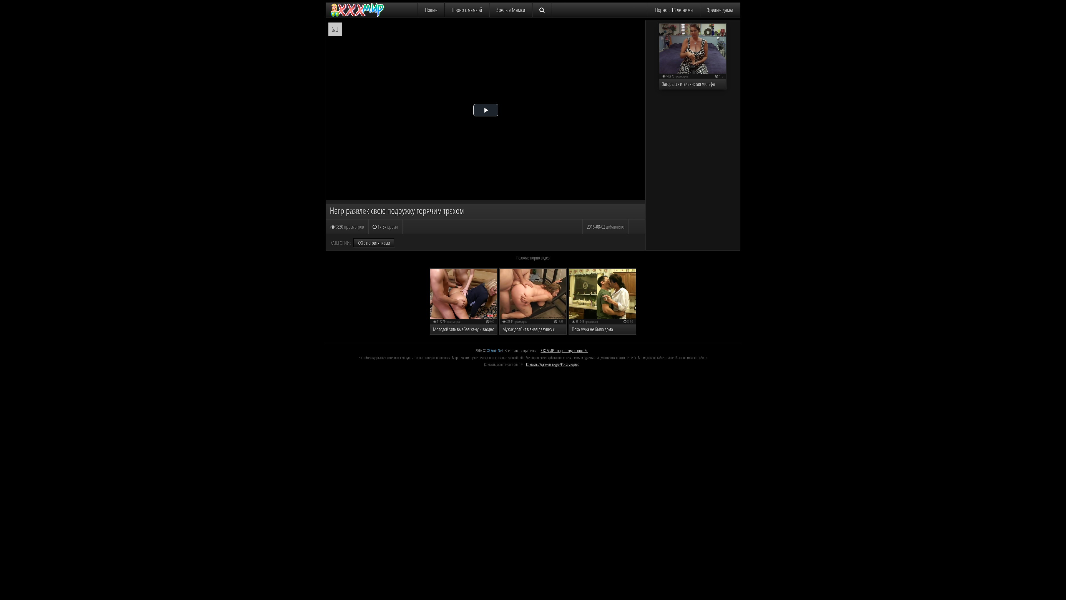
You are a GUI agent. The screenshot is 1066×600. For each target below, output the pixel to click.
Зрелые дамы (720, 10)
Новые (431, 10)
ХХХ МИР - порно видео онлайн (564, 351)
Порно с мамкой (467, 10)
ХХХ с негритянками (374, 242)
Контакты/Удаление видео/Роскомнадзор (552, 364)
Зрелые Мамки (510, 10)
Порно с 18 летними (674, 10)
